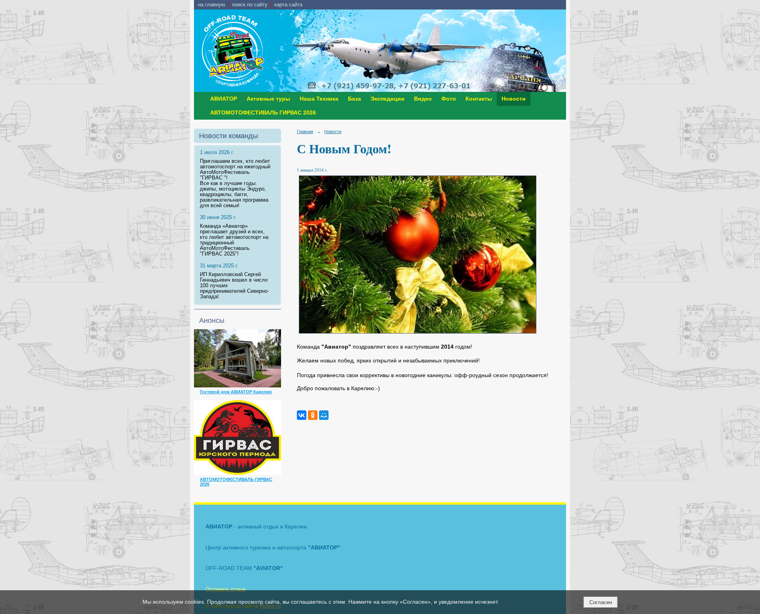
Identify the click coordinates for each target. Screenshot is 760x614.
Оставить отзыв (225, 589)
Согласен (600, 602)
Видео (423, 99)
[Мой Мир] (324, 415)
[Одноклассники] (312, 415)
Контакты (479, 99)
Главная (305, 131)
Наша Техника (319, 99)
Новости (514, 99)
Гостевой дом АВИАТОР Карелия (236, 391)
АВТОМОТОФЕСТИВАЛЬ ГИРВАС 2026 (263, 113)
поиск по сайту (250, 5)
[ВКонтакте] (301, 415)
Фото (448, 99)
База (354, 99)
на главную (211, 5)
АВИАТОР (223, 99)
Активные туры (268, 99)
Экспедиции (387, 99)
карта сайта (288, 5)
